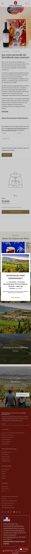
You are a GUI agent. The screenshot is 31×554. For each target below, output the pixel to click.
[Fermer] (27, 255)
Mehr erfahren (15, 297)
